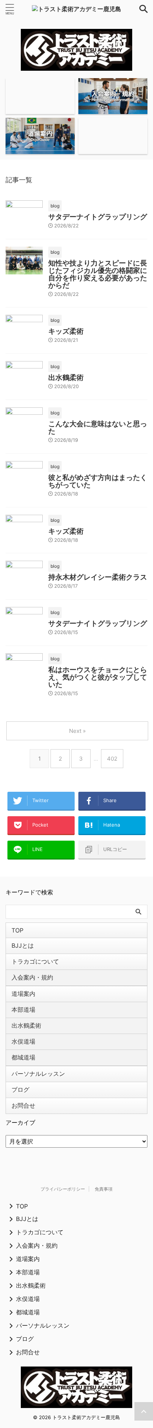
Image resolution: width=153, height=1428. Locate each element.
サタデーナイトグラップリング (97, 217)
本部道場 (23, 1009)
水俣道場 (23, 1041)
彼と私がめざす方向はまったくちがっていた (97, 481)
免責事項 (104, 1189)
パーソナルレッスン (38, 1073)
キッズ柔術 (66, 331)
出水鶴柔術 (66, 377)
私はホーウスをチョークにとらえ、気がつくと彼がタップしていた (97, 677)
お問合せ (23, 1105)
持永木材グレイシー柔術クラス (97, 577)
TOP (17, 930)
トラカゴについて (35, 961)
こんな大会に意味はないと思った (97, 428)
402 (112, 758)
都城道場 (23, 1057)
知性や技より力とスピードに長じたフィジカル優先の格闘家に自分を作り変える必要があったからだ (97, 274)
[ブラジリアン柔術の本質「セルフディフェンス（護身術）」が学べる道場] (76, 9)
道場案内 (23, 993)
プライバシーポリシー (62, 1189)
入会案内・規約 (32, 977)
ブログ (20, 1089)
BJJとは (23, 945)
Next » (77, 730)
